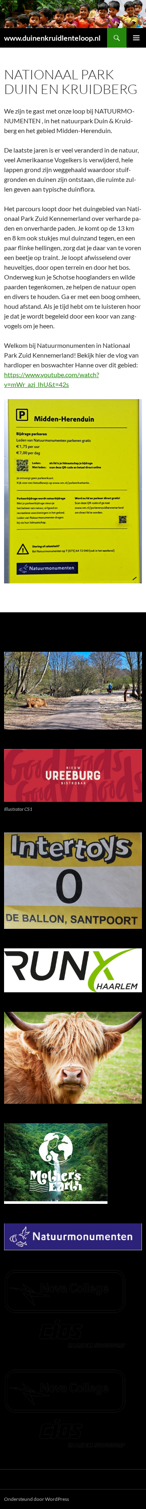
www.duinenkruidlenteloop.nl (52, 37)
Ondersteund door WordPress (36, 1499)
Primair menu (136, 38)
